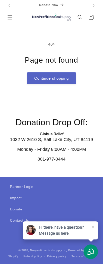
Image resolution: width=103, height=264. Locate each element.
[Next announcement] (93, 5)
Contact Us (19, 220)
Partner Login (22, 187)
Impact (16, 198)
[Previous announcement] (9, 5)
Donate (16, 209)
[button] (10, 17)
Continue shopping (51, 78)
